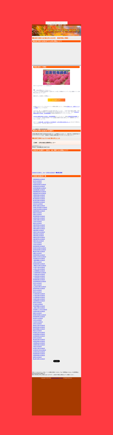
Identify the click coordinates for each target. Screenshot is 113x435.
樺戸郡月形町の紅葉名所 (39, 200)
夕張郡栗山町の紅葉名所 (39, 343)
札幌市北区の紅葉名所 (38, 241)
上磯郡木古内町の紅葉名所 (39, 265)
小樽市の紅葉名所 (37, 262)
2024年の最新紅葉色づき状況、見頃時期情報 (44, 116)
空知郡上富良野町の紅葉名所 (40, 207)
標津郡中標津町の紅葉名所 (39, 314)
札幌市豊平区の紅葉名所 (39, 239)
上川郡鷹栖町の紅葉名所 (39, 270)
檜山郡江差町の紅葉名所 (39, 359)
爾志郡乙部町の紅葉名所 (39, 251)
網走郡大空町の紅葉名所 (39, 325)
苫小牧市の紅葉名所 (38, 304)
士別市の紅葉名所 (37, 244)
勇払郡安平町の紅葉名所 (39, 339)
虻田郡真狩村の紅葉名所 (39, 186)
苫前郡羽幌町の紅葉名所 (39, 306)
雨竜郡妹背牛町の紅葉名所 (39, 193)
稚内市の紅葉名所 (37, 292)
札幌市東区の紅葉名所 (38, 233)
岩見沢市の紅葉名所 (38, 204)
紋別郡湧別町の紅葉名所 (39, 334)
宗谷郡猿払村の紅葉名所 (39, 258)
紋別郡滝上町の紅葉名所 (39, 332)
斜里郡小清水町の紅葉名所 (39, 256)
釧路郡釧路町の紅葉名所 (39, 211)
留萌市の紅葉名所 (37, 357)
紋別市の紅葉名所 (37, 337)
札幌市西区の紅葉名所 (38, 230)
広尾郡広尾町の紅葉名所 (39, 218)
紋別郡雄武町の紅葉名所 (39, 336)
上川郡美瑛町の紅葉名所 (39, 276)
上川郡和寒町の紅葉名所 (39, 277)
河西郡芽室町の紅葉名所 (39, 195)
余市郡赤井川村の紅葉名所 (39, 350)
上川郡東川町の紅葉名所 (39, 274)
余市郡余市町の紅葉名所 (39, 351)
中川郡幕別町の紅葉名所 (39, 297)
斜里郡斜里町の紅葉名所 (39, 255)
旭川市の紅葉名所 (37, 181)
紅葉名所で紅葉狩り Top (38, 172)
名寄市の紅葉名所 (37, 323)
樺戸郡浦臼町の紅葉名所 (39, 198)
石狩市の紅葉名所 (37, 283)
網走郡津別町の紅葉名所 (39, 327)
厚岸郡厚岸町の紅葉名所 (39, 216)
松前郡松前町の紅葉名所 (39, 263)
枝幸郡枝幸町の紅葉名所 (39, 246)
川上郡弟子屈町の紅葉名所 (39, 286)
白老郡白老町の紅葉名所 (39, 311)
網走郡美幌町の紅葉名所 (39, 329)
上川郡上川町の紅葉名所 (39, 269)
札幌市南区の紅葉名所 (38, 235)
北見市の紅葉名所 (37, 320)
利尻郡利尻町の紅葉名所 (39, 355)
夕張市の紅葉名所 (37, 346)
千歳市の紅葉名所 (37, 285)
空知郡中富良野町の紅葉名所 (40, 209)
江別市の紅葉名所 (37, 221)
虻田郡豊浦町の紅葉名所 (39, 189)
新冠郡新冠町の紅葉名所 (39, 279)
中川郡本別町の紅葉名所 (39, 295)
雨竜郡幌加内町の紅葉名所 (39, 191)
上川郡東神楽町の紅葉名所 (39, 272)
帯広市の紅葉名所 (37, 290)
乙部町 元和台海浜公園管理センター (44, 142)
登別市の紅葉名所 (37, 302)
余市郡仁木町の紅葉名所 (39, 348)
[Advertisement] (56, 53)
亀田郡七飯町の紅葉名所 (39, 205)
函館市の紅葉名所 (37, 313)
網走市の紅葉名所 (37, 330)
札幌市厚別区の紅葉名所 (39, 225)
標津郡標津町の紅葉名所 (39, 316)
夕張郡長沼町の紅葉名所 (39, 344)
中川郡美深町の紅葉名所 (39, 293)
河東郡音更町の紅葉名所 (39, 196)
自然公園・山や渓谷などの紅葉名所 (47, 122)
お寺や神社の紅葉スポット (63, 122)
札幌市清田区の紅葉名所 (39, 228)
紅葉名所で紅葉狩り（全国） (57, 378)
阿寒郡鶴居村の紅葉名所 (39, 179)
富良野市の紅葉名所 (38, 318)
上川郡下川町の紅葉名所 (39, 267)
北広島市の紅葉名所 (38, 322)
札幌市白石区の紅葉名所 (39, 237)
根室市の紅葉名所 (37, 223)
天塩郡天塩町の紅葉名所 (39, 299)
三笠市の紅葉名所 (37, 242)
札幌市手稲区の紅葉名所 (39, 226)
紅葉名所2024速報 (72, 116)
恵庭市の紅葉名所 (37, 214)
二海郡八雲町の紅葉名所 (39, 307)
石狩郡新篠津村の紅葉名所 (39, 281)
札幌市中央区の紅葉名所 (39, 232)
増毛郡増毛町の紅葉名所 (39, 288)
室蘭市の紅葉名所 (37, 253)
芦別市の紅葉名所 (37, 182)
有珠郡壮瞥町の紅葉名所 (39, 341)
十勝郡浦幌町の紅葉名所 (39, 260)
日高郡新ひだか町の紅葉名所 (40, 309)
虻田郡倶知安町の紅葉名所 (39, 184)
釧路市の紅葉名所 (37, 212)
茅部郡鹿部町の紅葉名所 (39, 202)
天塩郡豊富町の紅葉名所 (39, 300)
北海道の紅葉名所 (50, 172)
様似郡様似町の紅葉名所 (39, 353)
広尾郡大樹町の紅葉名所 (39, 219)
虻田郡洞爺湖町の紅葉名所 (39, 188)
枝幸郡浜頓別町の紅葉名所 (39, 249)
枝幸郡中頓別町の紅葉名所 (39, 248)
